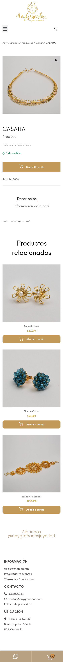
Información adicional (31, 206)
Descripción (27, 198)
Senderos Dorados (31, 496)
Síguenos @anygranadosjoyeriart (31, 534)
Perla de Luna (31, 326)
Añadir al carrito (35, 167)
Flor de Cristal (31, 411)
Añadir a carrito (35, 339)
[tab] (27, 198)
